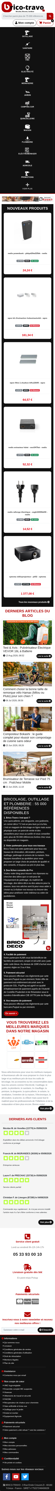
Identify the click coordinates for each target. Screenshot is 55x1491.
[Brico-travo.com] (23, 7)
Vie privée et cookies (13, 1462)
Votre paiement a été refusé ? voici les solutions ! (25, 1430)
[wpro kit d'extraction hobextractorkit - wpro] (27, 295)
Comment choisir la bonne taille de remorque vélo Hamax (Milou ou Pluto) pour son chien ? (25, 692)
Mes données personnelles (15, 1445)
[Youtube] (15, 1476)
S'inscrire (47, 1330)
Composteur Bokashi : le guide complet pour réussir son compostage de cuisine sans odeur (27, 737)
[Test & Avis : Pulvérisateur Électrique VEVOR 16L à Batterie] (27, 632)
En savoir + (11, 1013)
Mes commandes (11, 1452)
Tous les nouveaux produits (33, 602)
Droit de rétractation (12, 1356)
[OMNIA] (28, 1060)
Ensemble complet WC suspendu (18, 1389)
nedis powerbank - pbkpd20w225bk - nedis (27, 253)
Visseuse (8, 1392)
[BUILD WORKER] (41, 1043)
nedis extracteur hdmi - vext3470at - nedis (27, 447)
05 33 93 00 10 (27, 1254)
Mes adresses (10, 1449)
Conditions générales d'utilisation (18, 1353)
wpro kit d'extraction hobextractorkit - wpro (27, 318)
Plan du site (9, 1363)
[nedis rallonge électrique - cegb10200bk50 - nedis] (27, 489)
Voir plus (45, 1108)
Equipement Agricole (12, 1416)
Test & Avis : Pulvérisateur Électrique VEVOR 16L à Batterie (27, 649)
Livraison (8, 1346)
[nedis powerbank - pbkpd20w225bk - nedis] (27, 230)
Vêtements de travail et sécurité (17, 1396)
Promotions (27, 177)
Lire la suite (43, 656)
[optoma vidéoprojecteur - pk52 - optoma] (27, 553)
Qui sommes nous (11, 1342)
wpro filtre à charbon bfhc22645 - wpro (27, 383)
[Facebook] (6, 1476)
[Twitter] (25, 1476)
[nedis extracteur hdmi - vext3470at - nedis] (27, 424)
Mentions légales (11, 1360)
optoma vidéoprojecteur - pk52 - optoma (27, 577)
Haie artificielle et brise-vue (15, 1406)
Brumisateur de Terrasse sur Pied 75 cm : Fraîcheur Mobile (26, 780)
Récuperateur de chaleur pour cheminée (21, 1403)
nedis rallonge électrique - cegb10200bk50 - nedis (28, 513)
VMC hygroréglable (12, 1385)
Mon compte (25, 22)
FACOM (7, 1399)
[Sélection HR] (28, 1043)
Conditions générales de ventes (17, 1349)
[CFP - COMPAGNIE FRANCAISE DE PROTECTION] (14, 1043)
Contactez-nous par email (15, 1375)
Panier (47, 22)
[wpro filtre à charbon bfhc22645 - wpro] (27, 359)
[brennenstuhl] (41, 1060)
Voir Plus (27, 189)
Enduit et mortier (11, 1413)
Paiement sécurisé (12, 1426)
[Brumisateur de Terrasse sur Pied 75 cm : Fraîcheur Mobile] (27, 764)
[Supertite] (14, 1060)
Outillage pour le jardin (13, 1409)
